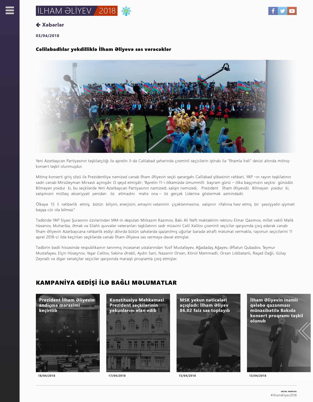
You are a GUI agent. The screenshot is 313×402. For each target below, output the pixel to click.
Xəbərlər (52, 24)
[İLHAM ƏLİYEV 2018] (125, 10)
